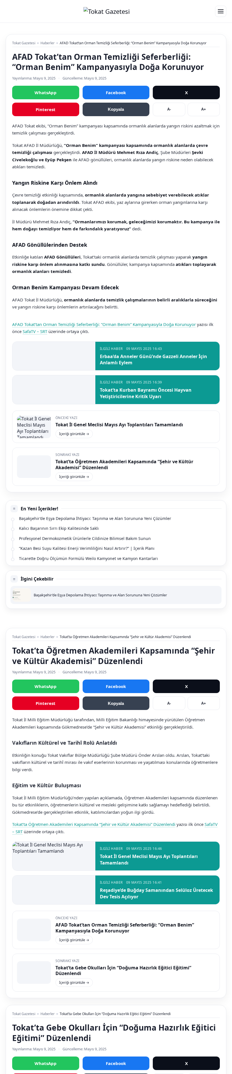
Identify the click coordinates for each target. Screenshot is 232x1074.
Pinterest (45, 109)
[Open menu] (220, 11)
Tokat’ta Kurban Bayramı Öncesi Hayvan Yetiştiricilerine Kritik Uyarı (146, 393)
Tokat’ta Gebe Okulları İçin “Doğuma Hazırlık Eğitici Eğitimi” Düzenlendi (123, 971)
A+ (203, 109)
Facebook (116, 92)
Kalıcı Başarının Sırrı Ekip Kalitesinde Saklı (59, 528)
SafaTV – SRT (35, 331)
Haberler (47, 43)
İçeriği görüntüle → (74, 433)
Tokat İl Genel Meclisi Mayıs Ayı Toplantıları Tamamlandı (119, 425)
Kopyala (116, 109)
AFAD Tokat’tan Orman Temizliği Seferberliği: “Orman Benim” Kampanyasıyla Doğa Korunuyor (104, 324)
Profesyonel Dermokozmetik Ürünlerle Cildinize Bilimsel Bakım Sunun (85, 538)
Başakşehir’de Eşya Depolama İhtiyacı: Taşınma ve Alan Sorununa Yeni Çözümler (95, 518)
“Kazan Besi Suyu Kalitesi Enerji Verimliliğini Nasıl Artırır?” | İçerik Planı (86, 548)
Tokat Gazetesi (23, 43)
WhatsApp (46, 92)
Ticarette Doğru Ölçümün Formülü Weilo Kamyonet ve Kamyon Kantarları (88, 558)
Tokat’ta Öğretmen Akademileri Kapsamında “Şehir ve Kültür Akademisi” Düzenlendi (124, 464)
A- (169, 109)
